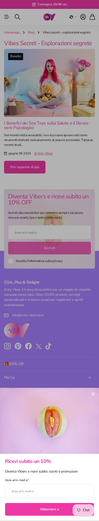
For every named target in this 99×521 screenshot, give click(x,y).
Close (93, 394)
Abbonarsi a (49, 509)
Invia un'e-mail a (17, 480)
